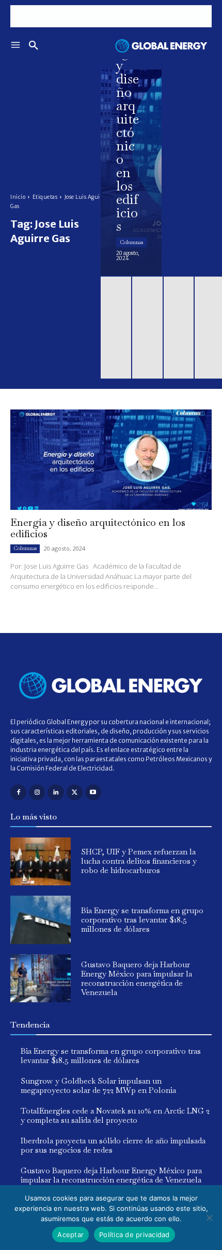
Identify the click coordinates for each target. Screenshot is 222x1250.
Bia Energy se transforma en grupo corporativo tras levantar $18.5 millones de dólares (142, 919)
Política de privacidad (134, 1234)
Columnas (131, 242)
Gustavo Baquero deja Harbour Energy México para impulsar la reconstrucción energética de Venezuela (136, 978)
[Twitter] (75, 792)
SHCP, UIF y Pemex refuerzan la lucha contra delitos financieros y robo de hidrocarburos (139, 861)
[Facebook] (18, 792)
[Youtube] (93, 792)
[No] (209, 1217)
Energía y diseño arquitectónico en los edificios (97, 528)
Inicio (17, 197)
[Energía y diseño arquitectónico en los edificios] (131, 173)
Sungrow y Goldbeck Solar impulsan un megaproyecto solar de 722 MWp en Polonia (98, 1085)
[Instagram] (37, 792)
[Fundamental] (111, 16)
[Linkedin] (55, 792)
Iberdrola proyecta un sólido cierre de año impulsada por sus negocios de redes (113, 1145)
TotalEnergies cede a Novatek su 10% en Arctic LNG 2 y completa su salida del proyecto (115, 1115)
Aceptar (70, 1234)
